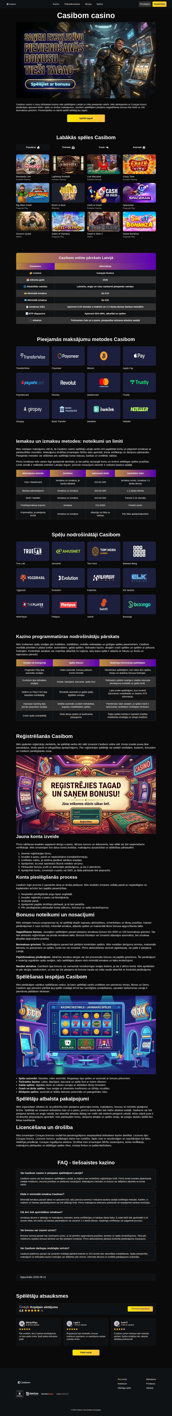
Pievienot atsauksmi (140, 1309)
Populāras (31, 147)
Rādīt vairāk (86, 1353)
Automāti (137, 147)
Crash (102, 147)
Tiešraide (66, 147)
